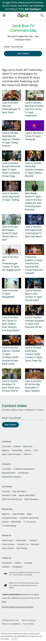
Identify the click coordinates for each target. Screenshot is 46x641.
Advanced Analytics (11, 476)
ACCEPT (14, 639)
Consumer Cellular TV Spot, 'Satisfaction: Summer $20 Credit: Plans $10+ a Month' (34, 265)
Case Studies (18, 514)
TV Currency (30, 521)
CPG (35, 450)
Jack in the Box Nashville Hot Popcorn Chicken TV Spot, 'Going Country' (11, 139)
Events (5, 521)
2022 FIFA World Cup (12, 499)
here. (4, 601)
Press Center (8, 544)
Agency (5, 450)
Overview (6, 446)
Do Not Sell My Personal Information (17, 607)
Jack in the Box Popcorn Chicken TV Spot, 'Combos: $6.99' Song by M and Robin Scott (11, 355)
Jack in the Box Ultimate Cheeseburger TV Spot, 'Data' (11, 107)
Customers (21, 540)
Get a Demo (8, 548)
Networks (27, 446)
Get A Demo (23, 53)
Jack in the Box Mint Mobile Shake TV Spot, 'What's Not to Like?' (10, 233)
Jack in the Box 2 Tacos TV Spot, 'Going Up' (34, 136)
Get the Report (33, 9)
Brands (17, 446)
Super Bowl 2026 (27, 495)
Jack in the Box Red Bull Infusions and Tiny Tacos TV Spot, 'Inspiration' (34, 109)
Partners (35, 544)
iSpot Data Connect (11, 454)
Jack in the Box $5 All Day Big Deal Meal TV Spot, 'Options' (33, 386)
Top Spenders (19, 491)
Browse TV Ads (9, 495)
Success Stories (9, 517)
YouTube (28, 562)
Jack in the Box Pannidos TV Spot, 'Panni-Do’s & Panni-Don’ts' (11, 386)
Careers (33, 540)
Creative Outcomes (29, 517)
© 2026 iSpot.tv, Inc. (10, 620)
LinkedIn (6, 566)
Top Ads (6, 491)
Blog (29, 514)
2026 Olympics (31, 499)
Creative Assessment (24, 469)
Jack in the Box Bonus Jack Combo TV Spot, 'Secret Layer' (33, 295)
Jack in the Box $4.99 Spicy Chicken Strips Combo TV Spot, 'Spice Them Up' (33, 354)
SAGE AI (27, 454)
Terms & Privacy (28, 620)
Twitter (17, 562)
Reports (6, 514)
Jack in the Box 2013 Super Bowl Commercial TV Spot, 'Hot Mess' (33, 231)
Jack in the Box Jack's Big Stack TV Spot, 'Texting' (11, 196)
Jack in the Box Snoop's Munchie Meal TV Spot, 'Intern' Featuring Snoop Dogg (11, 170)
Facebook (7, 562)
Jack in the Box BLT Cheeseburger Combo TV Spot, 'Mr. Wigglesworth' (11, 263)
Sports (28, 450)
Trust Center (28, 624)
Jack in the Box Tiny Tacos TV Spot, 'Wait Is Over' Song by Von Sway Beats (10, 324)
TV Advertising (9, 525)
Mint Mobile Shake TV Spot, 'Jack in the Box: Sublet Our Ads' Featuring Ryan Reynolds (33, 201)
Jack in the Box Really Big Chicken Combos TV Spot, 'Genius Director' (34, 170)
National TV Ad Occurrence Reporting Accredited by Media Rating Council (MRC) (24, 585)
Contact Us (22, 544)
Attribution (23, 472)
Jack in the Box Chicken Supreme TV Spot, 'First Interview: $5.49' (34, 322)
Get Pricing (21, 548)
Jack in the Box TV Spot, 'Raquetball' (10, 293)
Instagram (17, 566)
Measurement (9, 472)
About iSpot (7, 540)
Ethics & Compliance (11, 624)
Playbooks (16, 521)
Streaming (17, 450)
